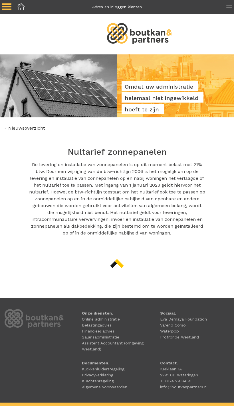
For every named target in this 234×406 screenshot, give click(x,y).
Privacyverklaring (97, 375)
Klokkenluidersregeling (103, 369)
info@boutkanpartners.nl (184, 387)
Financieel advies (98, 331)
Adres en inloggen (117, 7)
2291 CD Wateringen (179, 375)
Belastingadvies (97, 325)
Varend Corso (173, 325)
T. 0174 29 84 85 (176, 381)
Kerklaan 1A (171, 369)
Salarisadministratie (100, 337)
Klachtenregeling (98, 381)
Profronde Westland (179, 337)
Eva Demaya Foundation (183, 319)
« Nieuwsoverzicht (25, 128)
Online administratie (101, 319)
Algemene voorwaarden (104, 387)
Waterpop (169, 331)
